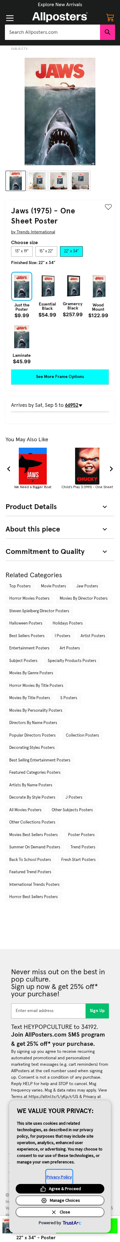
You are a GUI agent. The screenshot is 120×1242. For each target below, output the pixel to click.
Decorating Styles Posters (32, 748)
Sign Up (97, 1011)
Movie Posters (53, 586)
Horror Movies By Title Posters (36, 686)
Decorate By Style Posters (32, 798)
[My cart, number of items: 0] (110, 17)
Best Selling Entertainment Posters (39, 760)
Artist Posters (93, 636)
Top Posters (20, 586)
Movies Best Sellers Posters (33, 835)
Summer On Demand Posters (34, 847)
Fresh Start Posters (78, 860)
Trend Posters (82, 847)
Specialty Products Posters (72, 661)
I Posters (62, 636)
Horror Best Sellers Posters (33, 897)
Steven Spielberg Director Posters (39, 611)
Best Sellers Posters (27, 636)
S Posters (68, 698)
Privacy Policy (59, 1177)
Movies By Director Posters (84, 599)
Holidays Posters (68, 623)
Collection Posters (82, 736)
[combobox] (52, 32)
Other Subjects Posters (72, 810)
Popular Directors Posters (32, 736)
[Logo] (60, 17)
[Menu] (10, 18)
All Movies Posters (25, 810)
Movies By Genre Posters (31, 673)
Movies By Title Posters (29, 698)
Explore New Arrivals (60, 4)
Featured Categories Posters (35, 773)
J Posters (74, 798)
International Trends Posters (34, 885)
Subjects (19, 48)
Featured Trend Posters (30, 872)
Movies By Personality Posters (35, 711)
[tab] (22, 251)
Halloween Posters (25, 623)
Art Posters (70, 648)
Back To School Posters (30, 860)
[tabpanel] (60, 317)
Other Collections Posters (32, 822)
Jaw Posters (87, 586)
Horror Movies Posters (29, 599)
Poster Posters (81, 835)
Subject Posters (23, 661)
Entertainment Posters (29, 648)
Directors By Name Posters (33, 723)
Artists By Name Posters (30, 785)
